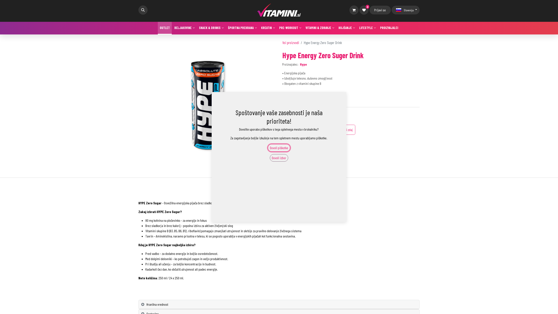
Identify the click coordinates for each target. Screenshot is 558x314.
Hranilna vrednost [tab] (157, 304)
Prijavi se (380, 10)
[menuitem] (165, 28)
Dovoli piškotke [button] (279, 148)
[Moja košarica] (354, 10)
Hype (303, 64)
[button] (143, 10)
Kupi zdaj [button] (347, 130)
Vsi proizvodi (290, 42)
